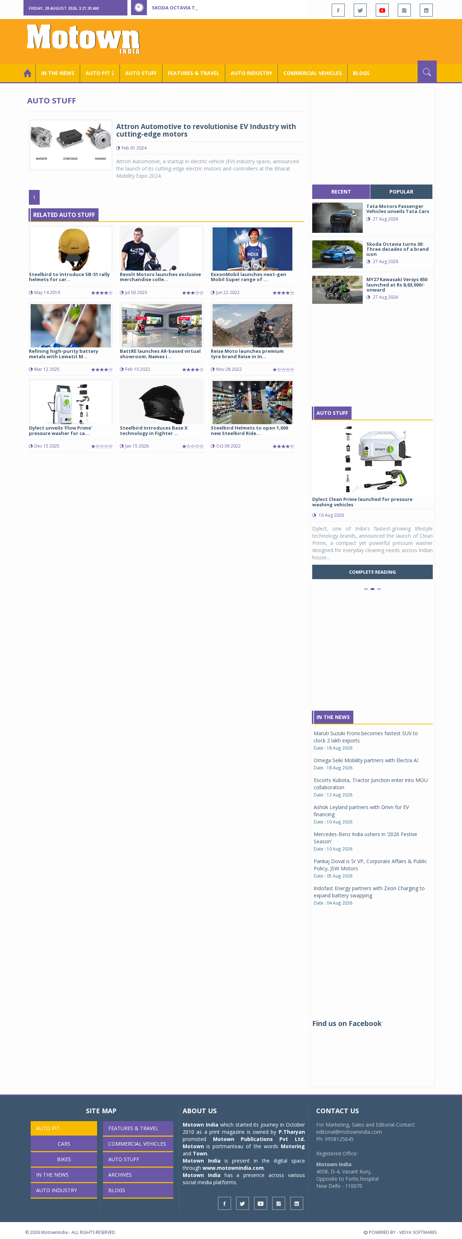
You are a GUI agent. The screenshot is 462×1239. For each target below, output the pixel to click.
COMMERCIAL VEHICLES (312, 73)
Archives (120, 1174)
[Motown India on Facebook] (338, 10)
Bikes (64, 1159)
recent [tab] (341, 191)
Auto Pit (48, 1128)
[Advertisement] (305, 41)
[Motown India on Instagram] (404, 10)
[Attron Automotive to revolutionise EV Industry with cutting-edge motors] (71, 144)
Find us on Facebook (347, 1023)
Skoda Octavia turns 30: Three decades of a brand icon (224, 7)
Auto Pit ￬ (100, 73)
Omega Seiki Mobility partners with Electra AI (366, 760)
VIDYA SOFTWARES (418, 1232)
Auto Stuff (141, 73)
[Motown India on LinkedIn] (426, 10)
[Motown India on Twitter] (360, 10)
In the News (57, 73)
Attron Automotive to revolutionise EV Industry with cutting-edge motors (206, 130)
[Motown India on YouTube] (382, 10)
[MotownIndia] (88, 39)
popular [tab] (401, 191)
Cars (64, 1143)
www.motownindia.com (233, 1167)
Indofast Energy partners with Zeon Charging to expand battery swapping (369, 892)
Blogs (361, 73)
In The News (333, 717)
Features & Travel (193, 73)
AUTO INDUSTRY (251, 73)
